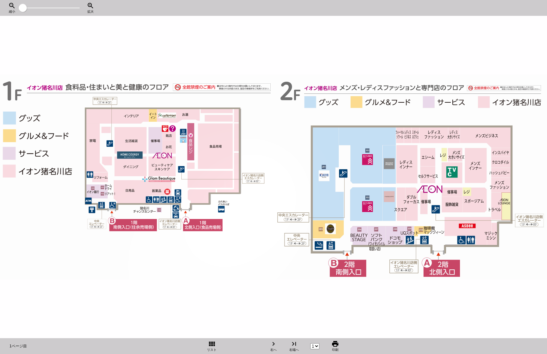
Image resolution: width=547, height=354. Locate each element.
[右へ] (529, 177)
